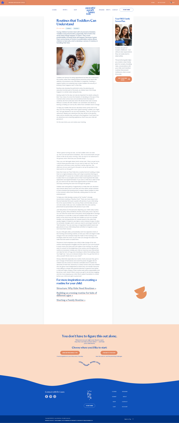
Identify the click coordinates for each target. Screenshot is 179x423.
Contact (115, 10)
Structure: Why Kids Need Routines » (76, 288)
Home (153, 2)
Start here (89, 405)
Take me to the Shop (109, 353)
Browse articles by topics (17, 2)
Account (125, 407)
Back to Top (128, 419)
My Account (161, 2)
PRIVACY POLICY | (49, 420)
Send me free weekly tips (70, 353)
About (125, 396)
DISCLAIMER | (58, 420)
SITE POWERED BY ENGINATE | (69, 420)
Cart (173, 2)
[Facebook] (46, 396)
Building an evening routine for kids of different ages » (77, 294)
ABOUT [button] (108, 10)
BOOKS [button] (65, 10)
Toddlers (68, 28)
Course (54, 10)
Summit (114, 396)
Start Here (126, 10)
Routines (76, 28)
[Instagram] (54, 396)
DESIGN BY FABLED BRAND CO (85, 420)
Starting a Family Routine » (71, 300)
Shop (75, 10)
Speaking (101, 10)
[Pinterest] (50, 396)
